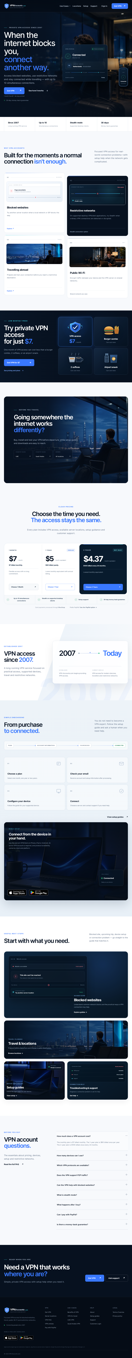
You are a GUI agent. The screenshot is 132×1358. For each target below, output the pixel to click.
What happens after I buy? (69, 1205)
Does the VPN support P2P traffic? (72, 1175)
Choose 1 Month (23, 587)
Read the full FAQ (13, 1164)
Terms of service (118, 1312)
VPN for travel (72, 1316)
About (92, 1312)
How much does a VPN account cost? (74, 1136)
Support (93, 6)
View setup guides (117, 817)
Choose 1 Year (60, 587)
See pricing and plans (13, 370)
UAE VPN (71, 1320)
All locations (63, 454)
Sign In (104, 6)
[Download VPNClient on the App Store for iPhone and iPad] (17, 893)
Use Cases (64, 6)
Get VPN (120, 6)
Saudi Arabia (43, 454)
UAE (23, 454)
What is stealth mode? (67, 1195)
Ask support (116, 1278)
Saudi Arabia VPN (74, 1324)
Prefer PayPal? (83, 607)
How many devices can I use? (70, 1155)
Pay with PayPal (50, 1327)
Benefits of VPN (73, 1312)
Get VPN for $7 (19, 362)
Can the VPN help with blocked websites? (76, 1185)
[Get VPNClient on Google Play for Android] (39, 892)
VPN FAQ (48, 1320)
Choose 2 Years (103, 587)
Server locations (50, 1316)
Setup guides (94, 1316)
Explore (10, 228)
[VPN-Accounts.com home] (19, 6)
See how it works (38, 90)
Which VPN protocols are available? (73, 1165)
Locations (77, 6)
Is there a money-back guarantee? (72, 1224)
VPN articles (49, 1324)
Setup (85, 6)
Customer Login (95, 1324)
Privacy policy (117, 1316)
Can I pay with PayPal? (67, 1214)
